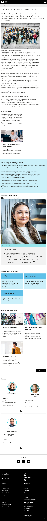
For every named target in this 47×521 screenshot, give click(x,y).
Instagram (28, 477)
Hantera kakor (27, 508)
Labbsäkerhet (26, 495)
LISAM (3, 509)
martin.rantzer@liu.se (8, 442)
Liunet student (5, 506)
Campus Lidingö (5, 495)
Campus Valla (5, 488)
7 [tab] (11, 198)
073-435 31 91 (30, 409)
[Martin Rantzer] (12, 448)
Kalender (26, 488)
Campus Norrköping (6, 492)
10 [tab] (16, 198)
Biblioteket (26, 485)
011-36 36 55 (6, 445)
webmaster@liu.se (27, 516)
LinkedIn (28, 480)
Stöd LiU (4, 5)
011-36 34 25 (6, 408)
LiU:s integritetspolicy (28, 506)
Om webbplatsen (27, 503)
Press (25, 492)
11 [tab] (17, 198)
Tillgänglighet (26, 510)
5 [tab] (8, 198)
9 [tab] (14, 198)
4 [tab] (6, 198)
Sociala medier (27, 513)
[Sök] (41, 2)
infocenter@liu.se (7, 477)
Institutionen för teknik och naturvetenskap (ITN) (9, 435)
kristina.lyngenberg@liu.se (9, 405)
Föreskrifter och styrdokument (30, 499)
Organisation (26, 490)
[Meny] (45, 2)
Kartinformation (5, 485)
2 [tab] (3, 198)
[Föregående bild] (1, 232)
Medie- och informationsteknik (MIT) (10, 438)
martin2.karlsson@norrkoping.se (33, 406)
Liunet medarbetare (6, 504)
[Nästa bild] (45, 232)
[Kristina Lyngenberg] (12, 411)
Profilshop (26, 497)
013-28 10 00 (6, 478)
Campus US (4, 490)
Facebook (28, 475)
